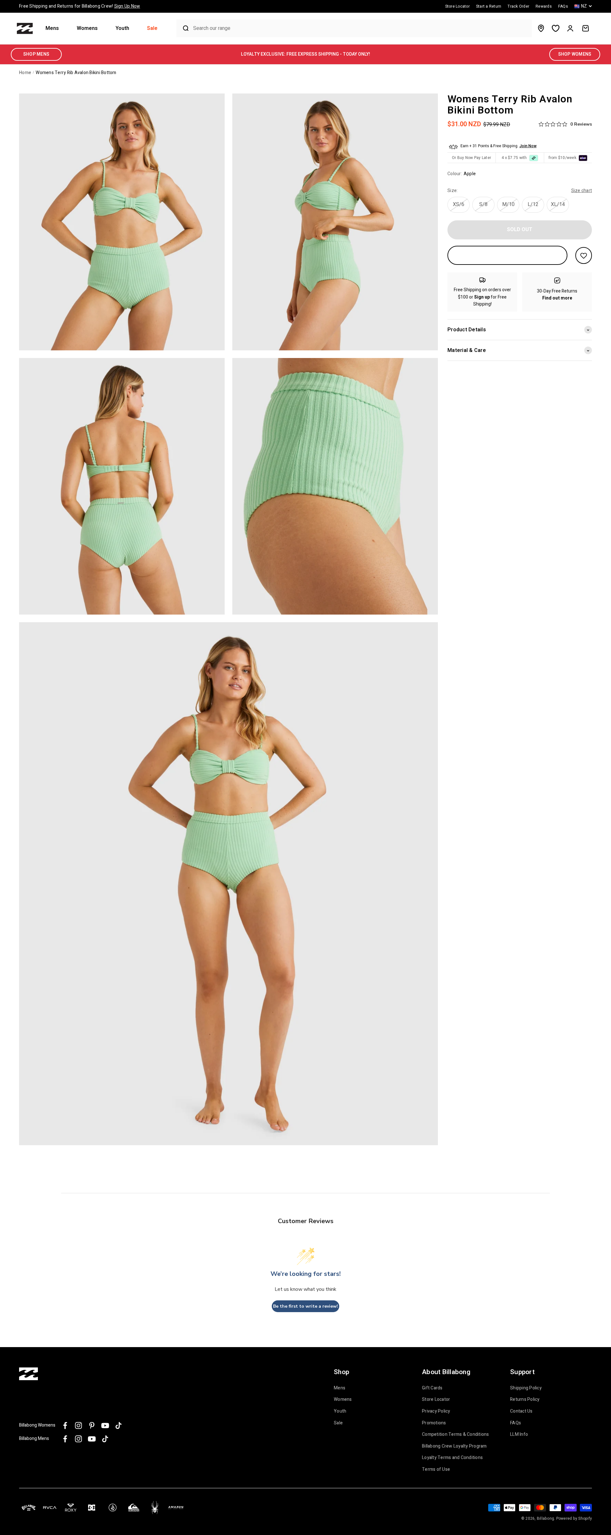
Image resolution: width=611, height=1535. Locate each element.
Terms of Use (436, 1469)
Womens (87, 28)
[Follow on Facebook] (65, 1425)
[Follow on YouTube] (105, 1425)
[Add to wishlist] (583, 255)
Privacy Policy (436, 1411)
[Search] (183, 28)
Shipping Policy (526, 1388)
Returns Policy (525, 1399)
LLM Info (519, 1434)
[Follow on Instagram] (78, 1425)
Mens (52, 28)
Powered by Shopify (574, 1518)
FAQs (515, 1423)
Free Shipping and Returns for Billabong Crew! (79, 6)
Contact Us (521, 1411)
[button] (54, 28)
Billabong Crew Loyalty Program (454, 1446)
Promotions (434, 1423)
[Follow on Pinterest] (92, 1425)
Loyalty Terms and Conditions (452, 1458)
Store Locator (436, 1399)
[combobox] (360, 28)
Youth (122, 28)
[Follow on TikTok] (118, 1425)
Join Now (528, 146)
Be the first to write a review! (305, 1306)
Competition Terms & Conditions (455, 1434)
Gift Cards (432, 1388)
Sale (152, 28)
